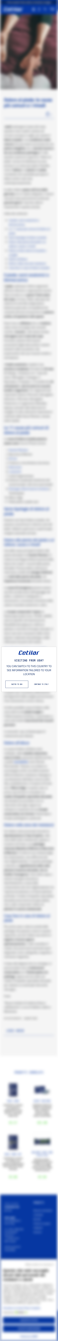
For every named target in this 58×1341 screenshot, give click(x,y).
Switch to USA (16, 684)
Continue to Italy (41, 684)
